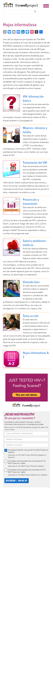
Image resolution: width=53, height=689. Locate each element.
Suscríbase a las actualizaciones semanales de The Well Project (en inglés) (27, 471)
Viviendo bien (31, 282)
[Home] (22, 5)
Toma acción (31, 316)
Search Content (35, 11)
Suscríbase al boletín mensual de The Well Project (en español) (28, 451)
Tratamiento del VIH (35, 163)
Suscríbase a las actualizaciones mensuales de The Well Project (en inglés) (27, 462)
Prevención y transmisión (31, 202)
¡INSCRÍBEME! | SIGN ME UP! (16, 480)
